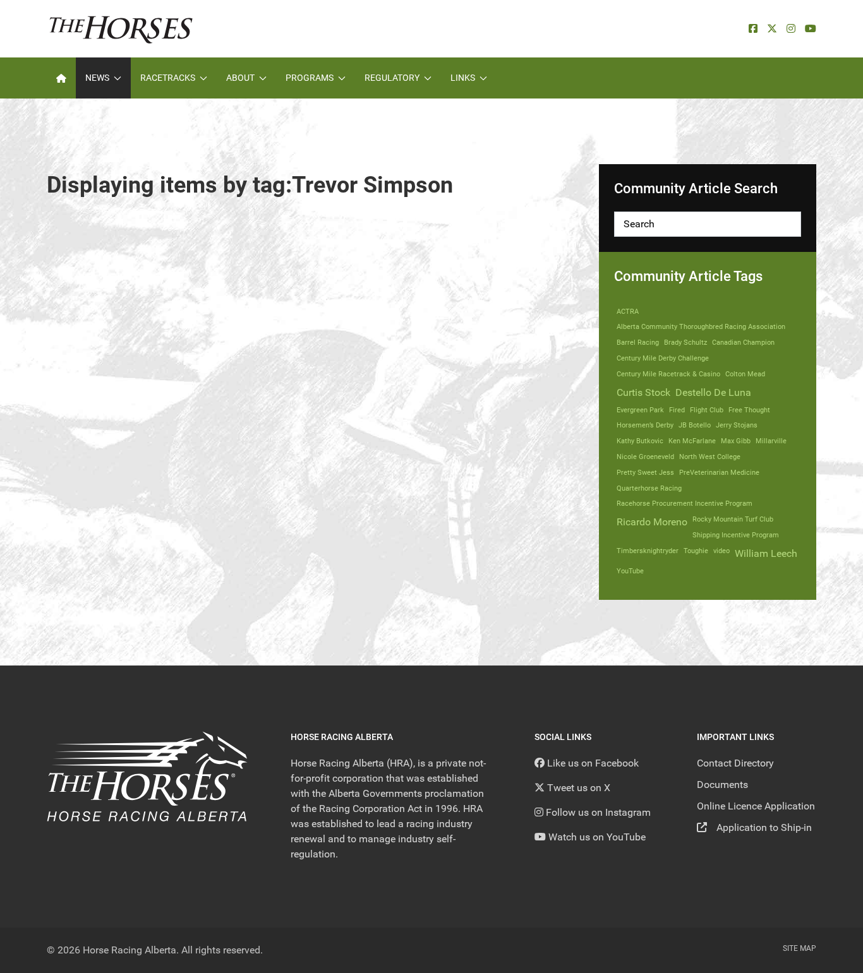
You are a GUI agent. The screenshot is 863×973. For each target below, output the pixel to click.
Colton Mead (745, 374)
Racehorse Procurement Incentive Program (684, 503)
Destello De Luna (713, 392)
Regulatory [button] (392, 78)
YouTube (630, 571)
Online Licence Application (756, 806)
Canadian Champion (743, 342)
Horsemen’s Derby (645, 425)
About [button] (240, 78)
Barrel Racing (638, 342)
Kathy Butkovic (640, 441)
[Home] (61, 77)
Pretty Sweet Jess (645, 473)
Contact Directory (735, 763)
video (721, 551)
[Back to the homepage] (121, 29)
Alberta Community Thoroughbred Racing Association (701, 327)
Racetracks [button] (167, 78)
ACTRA (628, 311)
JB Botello (695, 425)
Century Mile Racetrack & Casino (668, 374)
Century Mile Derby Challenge (663, 358)
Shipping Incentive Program (735, 535)
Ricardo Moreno (652, 522)
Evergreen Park (640, 410)
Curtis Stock (643, 392)
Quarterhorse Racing (649, 488)
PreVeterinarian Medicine (719, 473)
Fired (677, 410)
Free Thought (749, 410)
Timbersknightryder (648, 551)
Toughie (696, 551)
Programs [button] (310, 78)
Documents (722, 785)
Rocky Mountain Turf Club (732, 519)
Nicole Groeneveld (645, 457)
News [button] (97, 78)
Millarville (771, 441)
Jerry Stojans (736, 425)
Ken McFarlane (692, 441)
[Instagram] (791, 29)
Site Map (799, 948)
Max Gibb (736, 441)
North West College (709, 457)
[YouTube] (810, 29)
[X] (772, 29)
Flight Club (706, 410)
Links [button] (462, 78)
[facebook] (753, 29)
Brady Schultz (685, 342)
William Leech (766, 553)
